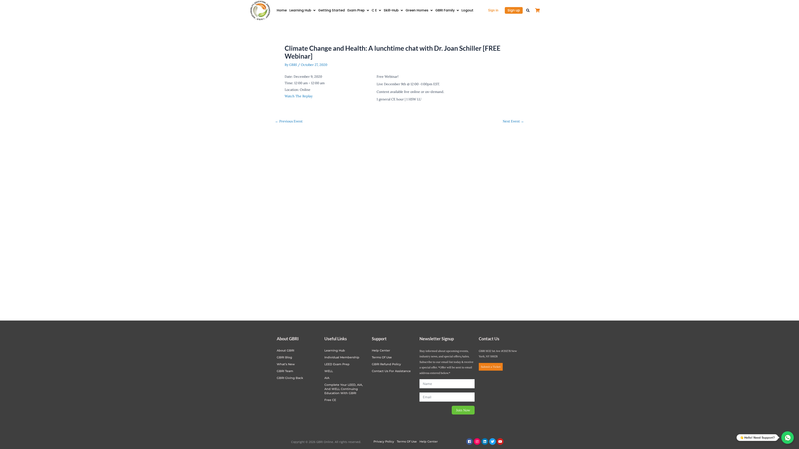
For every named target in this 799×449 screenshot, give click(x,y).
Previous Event (289, 121)
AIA (326, 378)
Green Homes (417, 10)
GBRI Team (285, 371)
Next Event (513, 121)
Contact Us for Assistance (391, 371)
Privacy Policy (383, 441)
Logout (467, 10)
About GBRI (285, 350)
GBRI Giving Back (290, 378)
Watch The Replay (299, 96)
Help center (381, 350)
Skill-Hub (391, 10)
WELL (328, 371)
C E (374, 10)
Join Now (463, 410)
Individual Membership (341, 357)
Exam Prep (356, 10)
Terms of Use (382, 357)
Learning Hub (300, 10)
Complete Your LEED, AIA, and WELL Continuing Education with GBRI (343, 389)
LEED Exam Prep (337, 364)
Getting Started (331, 10)
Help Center (428, 441)
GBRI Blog (284, 357)
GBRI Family (445, 10)
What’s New (286, 364)
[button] (528, 10)
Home (282, 10)
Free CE (330, 400)
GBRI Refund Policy (386, 364)
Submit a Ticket (491, 367)
